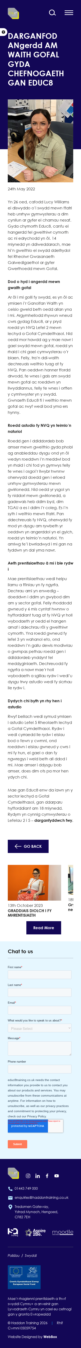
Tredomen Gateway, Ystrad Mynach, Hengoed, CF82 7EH (36, 1211)
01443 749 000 (26, 1188)
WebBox (50, 1337)
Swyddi (31, 1255)
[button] (3, 32)
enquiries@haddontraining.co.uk (41, 1197)
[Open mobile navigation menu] (69, 12)
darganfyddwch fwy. (53, 820)
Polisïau (14, 1255)
